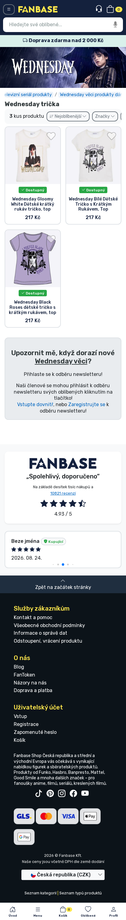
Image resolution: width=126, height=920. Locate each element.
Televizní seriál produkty (27, 94)
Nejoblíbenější (68, 116)
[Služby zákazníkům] (99, 9)
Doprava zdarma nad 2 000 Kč (65, 40)
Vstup (20, 716)
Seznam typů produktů (80, 893)
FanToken (24, 675)
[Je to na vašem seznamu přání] (51, 136)
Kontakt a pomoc (33, 617)
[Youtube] (85, 793)
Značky (103, 116)
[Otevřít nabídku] (9, 9)
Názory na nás (30, 683)
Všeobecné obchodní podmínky (49, 625)
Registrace (26, 724)
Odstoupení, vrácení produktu (48, 641)
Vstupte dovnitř (35, 404)
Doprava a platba (33, 690)
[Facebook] (73, 793)
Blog (19, 667)
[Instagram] (61, 793)
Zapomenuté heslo (35, 732)
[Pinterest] (50, 793)
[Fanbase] (37, 9)
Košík (19, 740)
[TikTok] (38, 793)
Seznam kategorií (40, 893)
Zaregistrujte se (86, 404)
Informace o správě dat (40, 633)
